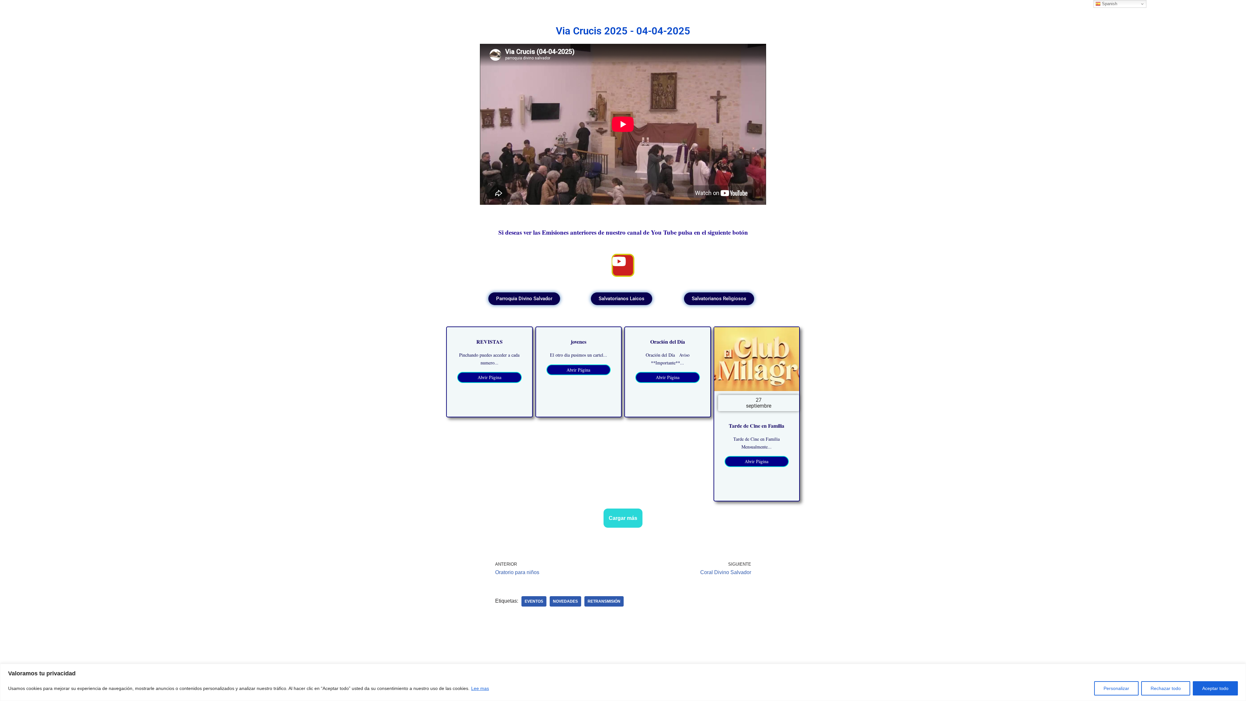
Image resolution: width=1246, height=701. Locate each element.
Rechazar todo (1166, 688)
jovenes (578, 341)
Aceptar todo (1215, 688)
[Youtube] (623, 265)
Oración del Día (667, 341)
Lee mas (480, 688)
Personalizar (1116, 688)
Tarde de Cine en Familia (756, 425)
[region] (623, 682)
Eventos (534, 601)
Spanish (1109, 3)
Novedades (565, 601)
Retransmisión (604, 601)
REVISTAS (489, 341)
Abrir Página (489, 377)
